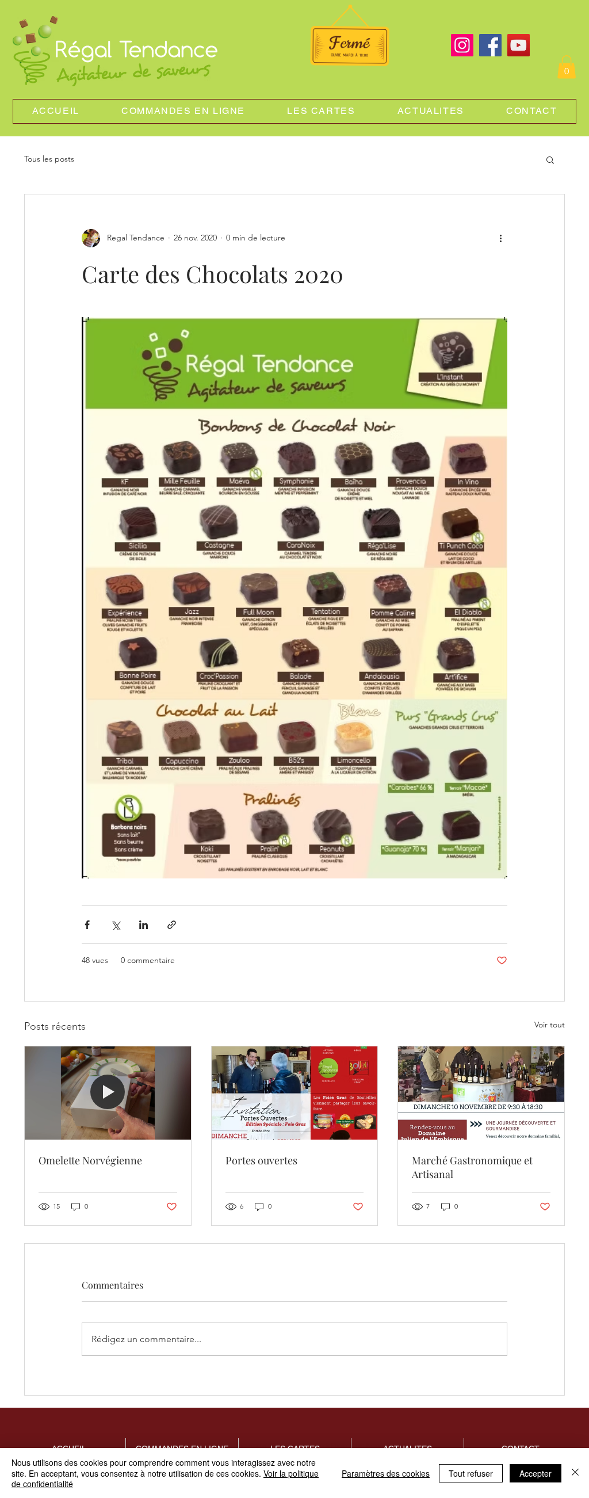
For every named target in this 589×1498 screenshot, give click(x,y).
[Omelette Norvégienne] (108, 1093)
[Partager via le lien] (171, 924)
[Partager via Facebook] (87, 924)
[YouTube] (518, 45)
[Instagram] (462, 45)
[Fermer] (575, 1473)
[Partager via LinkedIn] (143, 924)
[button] (566, 67)
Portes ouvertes (261, 1160)
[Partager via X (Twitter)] (115, 924)
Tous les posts (49, 159)
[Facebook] (490, 45)
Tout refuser (471, 1473)
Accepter (535, 1473)
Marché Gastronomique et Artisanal (472, 1167)
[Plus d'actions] (500, 238)
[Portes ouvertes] (295, 1093)
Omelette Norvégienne (90, 1160)
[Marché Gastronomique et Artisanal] (481, 1093)
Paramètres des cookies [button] (386, 1473)
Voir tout (549, 1024)
